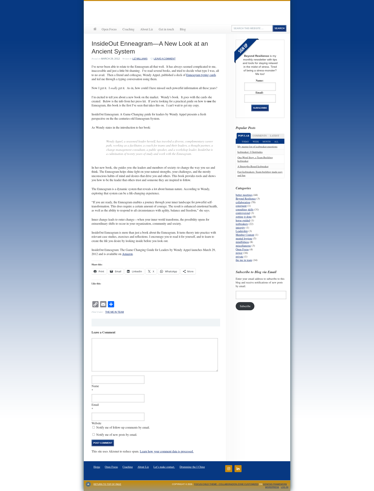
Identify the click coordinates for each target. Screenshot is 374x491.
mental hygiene (244, 238)
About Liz (146, 29)
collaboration (243, 202)
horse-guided (243, 220)
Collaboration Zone (187, 12)
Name (95, 386)
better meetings (244, 195)
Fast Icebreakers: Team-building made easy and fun (260, 173)
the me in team (114, 312)
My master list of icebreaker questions (257, 146)
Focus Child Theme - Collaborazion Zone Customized (226, 484)
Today (245, 141)
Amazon (127, 254)
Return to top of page (107, 484)
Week (256, 141)
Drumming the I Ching (192, 467)
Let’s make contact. (164, 467)
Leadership (242, 231)
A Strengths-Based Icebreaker (252, 166)
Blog (183, 29)
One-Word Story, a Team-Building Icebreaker (255, 159)
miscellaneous (243, 245)
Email (95, 404)
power (239, 253)
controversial (243, 213)
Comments (260, 135)
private (239, 256)
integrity (240, 227)
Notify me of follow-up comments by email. (123, 427)
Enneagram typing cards (201, 75)
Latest (274, 135)
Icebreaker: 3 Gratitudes (250, 152)
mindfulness (242, 242)
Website (96, 423)
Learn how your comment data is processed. (167, 451)
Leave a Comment (165, 58)
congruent (241, 206)
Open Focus (109, 29)
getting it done (244, 216)
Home (95, 29)
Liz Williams (139, 58)
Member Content (245, 235)
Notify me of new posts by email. (116, 434)
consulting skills (244, 209)
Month (267, 141)
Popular (243, 135)
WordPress (272, 487)
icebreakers (242, 224)
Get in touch (166, 29)
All (276, 141)
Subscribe (245, 306)
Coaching (128, 29)
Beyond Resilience (246, 198)
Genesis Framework (275, 484)
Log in (284, 487)
